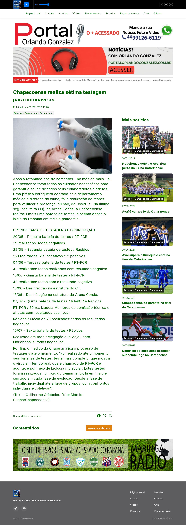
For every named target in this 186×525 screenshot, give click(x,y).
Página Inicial (32, 13)
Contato (49, 13)
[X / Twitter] (161, 4)
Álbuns (158, 13)
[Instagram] (166, 4)
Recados (110, 13)
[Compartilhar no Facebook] (99, 416)
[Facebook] (171, 4)
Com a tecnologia (159, 518)
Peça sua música (129, 13)
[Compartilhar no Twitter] (104, 416)
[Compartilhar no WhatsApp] (110, 416)
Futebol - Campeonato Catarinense (33, 113)
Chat (146, 13)
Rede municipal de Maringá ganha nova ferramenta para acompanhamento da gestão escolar (103, 80)
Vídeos (76, 13)
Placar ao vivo (93, 13)
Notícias (63, 13)
